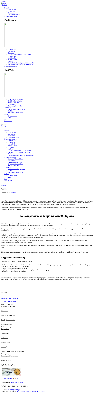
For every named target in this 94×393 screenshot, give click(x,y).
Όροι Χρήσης (41, 391)
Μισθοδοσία (4, 338)
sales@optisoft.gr (14, 390)
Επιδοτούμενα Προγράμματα (10, 298)
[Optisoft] (4, 3)
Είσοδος (3, 1)
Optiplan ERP (5, 329)
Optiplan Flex (5, 333)
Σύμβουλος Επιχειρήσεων (10, 301)
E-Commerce (4, 311)
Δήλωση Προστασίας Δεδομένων (26, 391)
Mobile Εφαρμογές (6, 324)
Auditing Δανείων (6, 360)
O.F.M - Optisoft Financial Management (12, 351)
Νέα (21, 383)
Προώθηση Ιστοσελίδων (8, 320)
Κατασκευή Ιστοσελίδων (8, 306)
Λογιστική (4, 347)
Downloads (15, 383)
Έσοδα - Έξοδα (5, 342)
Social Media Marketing (8, 315)
